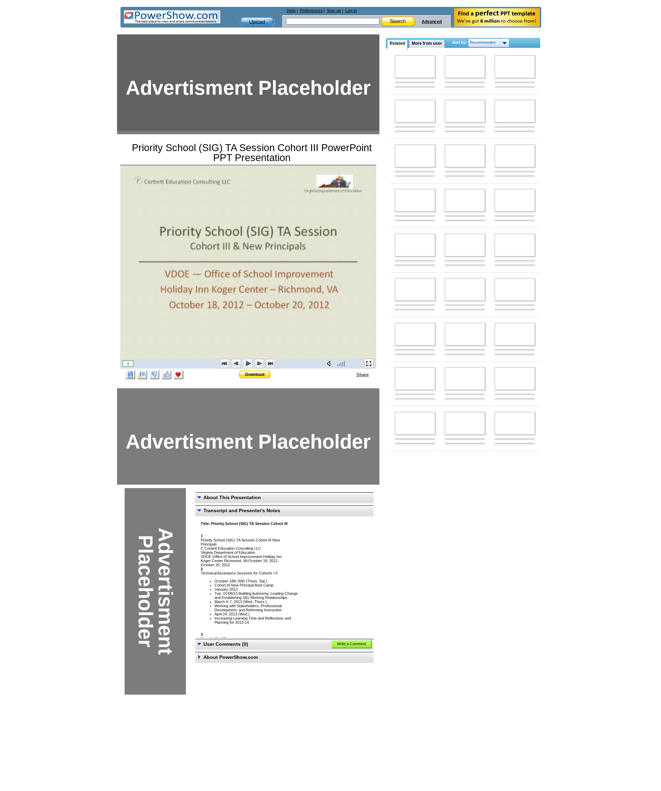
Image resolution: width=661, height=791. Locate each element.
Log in (351, 10)
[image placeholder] (415, 66)
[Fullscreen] (369, 363)
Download (254, 374)
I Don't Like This (154, 374)
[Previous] (236, 363)
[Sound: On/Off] (330, 363)
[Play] (247, 363)
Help (291, 10)
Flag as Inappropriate (142, 374)
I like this (166, 374)
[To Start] (225, 363)
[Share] (352, 374)
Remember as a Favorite (178, 374)
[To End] (270, 363)
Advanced (432, 21)
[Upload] (257, 22)
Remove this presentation (130, 374)
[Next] (259, 363)
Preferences (311, 10)
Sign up (334, 10)
